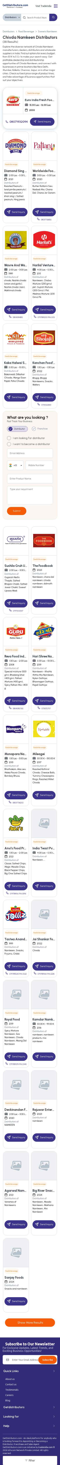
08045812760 (18, 708)
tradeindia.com (45, 1447)
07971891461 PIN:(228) (46, 974)
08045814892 (18, 317)
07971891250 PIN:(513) (46, 317)
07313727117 (46, 708)
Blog (7, 1400)
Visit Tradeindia (43, 6)
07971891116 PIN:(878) (18, 894)
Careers (9, 1395)
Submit (16, 511)
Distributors (10, 17)
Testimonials (11, 1389)
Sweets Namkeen (47, 31)
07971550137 (18, 611)
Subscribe (47, 1360)
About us (10, 1379)
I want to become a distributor (31, 444)
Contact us (10, 1384)
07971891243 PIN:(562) (18, 974)
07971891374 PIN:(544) (18, 1064)
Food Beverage (26, 31)
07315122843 (46, 405)
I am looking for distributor (29, 438)
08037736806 (46, 220)
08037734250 (18, 803)
